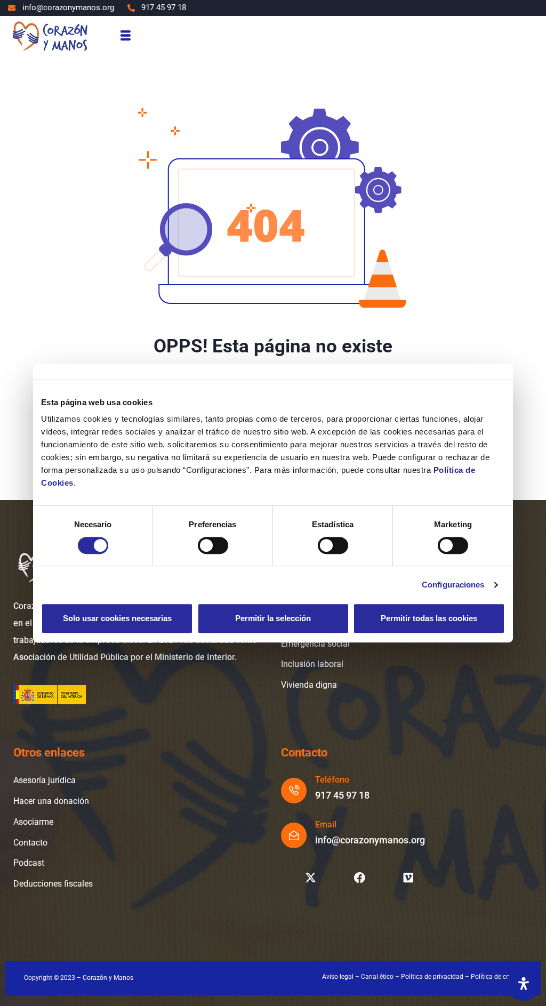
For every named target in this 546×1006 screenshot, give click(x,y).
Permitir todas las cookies (429, 618)
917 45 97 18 (342, 795)
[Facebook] (359, 877)
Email (325, 824)
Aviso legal (338, 976)
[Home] (49, 35)
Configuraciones (453, 584)
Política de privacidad (432, 976)
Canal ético (377, 976)
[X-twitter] (310, 877)
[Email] (294, 835)
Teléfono (332, 780)
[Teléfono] (294, 790)
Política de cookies (498, 976)
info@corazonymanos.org (370, 840)
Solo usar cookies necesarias (117, 618)
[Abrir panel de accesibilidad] (524, 984)
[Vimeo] (408, 877)
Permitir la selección (273, 618)
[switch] (213, 545)
